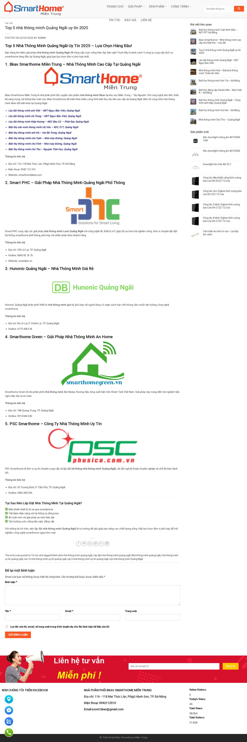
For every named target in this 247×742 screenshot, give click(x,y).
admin (42, 38)
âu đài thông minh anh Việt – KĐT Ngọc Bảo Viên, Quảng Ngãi (45, 110)
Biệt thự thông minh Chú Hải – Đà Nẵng (219, 110)
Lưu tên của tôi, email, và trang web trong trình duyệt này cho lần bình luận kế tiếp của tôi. (60, 626)
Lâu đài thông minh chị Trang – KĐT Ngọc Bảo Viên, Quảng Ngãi (44, 116)
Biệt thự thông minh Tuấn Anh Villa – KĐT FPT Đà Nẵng (218, 31)
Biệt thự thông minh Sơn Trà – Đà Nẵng (219, 80)
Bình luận (11, 582)
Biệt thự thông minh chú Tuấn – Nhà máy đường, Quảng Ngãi (42, 138)
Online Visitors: (198, 689)
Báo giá (130, 20)
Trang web (131, 611)
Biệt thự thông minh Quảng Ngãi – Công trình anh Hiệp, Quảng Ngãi (219, 101)
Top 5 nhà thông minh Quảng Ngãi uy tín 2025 (220, 51)
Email (69, 611)
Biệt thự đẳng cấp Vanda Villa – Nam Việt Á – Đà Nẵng (220, 91)
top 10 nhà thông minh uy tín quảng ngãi (45, 559)
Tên (8, 611)
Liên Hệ (146, 20)
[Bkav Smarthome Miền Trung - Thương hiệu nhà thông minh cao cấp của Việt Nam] (52, 8)
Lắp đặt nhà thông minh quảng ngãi (112, 555)
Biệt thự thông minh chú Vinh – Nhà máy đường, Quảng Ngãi (42, 143)
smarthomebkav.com (30, 174)
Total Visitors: (197, 717)
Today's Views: (198, 699)
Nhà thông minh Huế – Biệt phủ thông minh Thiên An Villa (218, 72)
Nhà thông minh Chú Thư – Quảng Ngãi (219, 119)
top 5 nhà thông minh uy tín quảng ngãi (87, 559)
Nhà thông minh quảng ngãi (146, 555)
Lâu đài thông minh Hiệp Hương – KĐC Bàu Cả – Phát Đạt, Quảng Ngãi (48, 121)
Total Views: (196, 708)
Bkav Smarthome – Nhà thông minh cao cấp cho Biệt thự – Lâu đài (220, 41)
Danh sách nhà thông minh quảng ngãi (72, 555)
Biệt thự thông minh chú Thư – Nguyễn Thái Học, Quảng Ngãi (42, 149)
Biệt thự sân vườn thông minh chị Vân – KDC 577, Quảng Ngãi (43, 127)
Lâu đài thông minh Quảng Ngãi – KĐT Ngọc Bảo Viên (219, 61)
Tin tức (114, 20)
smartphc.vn (25, 260)
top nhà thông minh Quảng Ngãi (126, 559)
